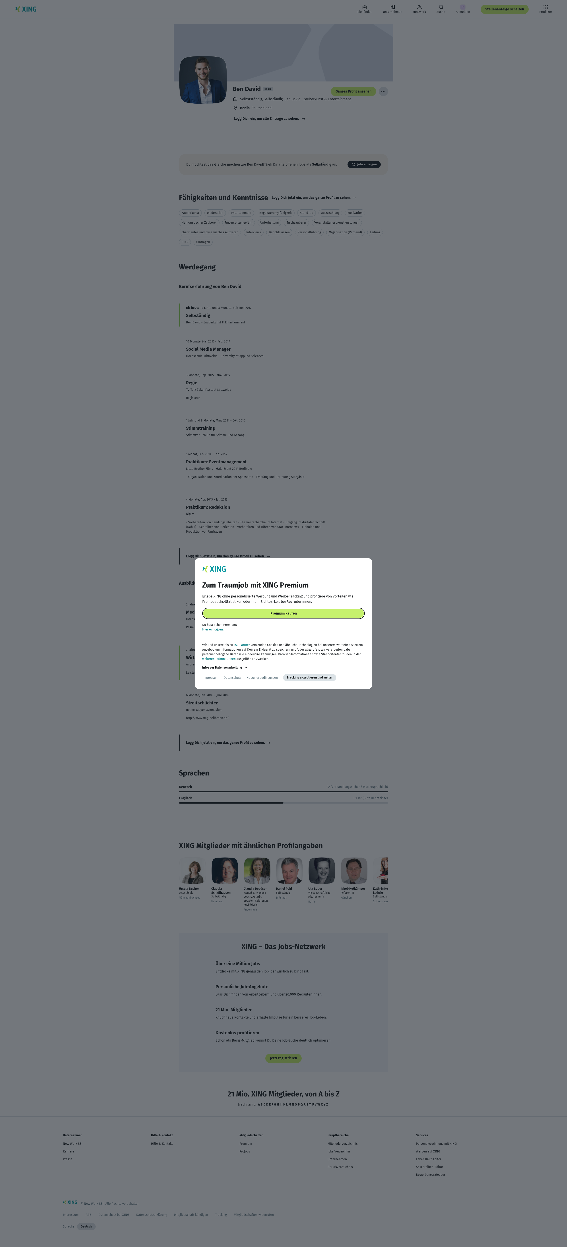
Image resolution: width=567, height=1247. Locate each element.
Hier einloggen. (212, 629)
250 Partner (242, 645)
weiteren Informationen (219, 659)
